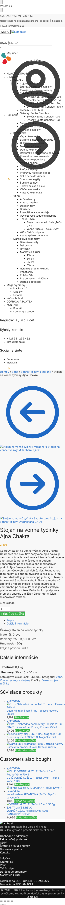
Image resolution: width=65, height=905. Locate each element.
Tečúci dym (7, 868)
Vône (15, 371)
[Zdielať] (8, 901)
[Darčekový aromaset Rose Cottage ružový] (36, 743)
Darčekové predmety (13, 871)
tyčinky (4, 683)
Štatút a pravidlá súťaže (15, 846)
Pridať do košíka (12, 613)
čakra (45, 680)
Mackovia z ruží (10, 875)
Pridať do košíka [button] (25, 740)
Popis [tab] (10, 620)
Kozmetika (6, 861)
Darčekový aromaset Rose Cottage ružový (31, 747)
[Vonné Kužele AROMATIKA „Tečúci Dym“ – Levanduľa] (36, 789)
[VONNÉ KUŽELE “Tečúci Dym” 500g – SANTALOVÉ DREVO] (36, 806)
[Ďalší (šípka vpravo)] (5, 904)
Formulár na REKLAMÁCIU (16, 884)
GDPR (3, 842)
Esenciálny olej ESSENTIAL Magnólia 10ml (31, 737)
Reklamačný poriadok (13, 839)
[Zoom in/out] (1, 901)
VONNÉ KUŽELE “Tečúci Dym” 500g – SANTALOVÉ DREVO (28, 812)
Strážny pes (21, 717)
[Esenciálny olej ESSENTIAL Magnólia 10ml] (36, 733)
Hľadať (4, 43)
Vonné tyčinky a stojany (36, 371)
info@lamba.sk (16, 25)
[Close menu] (1, 2)
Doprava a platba (11, 849)
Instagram (57, 20)
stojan (54, 680)
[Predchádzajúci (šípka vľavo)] (1, 904)
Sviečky (5, 858)
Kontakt (5, 852)
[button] (5, 179)
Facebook (43, 20)
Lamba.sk (32, 896)
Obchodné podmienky (14, 836)
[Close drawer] (1, 10)
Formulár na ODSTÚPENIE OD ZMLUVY (25, 881)
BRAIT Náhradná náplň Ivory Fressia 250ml (32, 727)
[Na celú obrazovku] (5, 901)
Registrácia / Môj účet (17, 320)
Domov (4, 371)
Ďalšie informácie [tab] (17, 623)
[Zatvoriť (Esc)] (11, 901)
